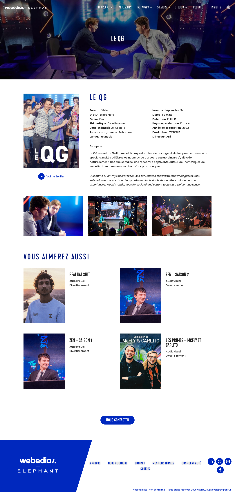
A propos (95, 463)
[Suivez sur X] (219, 461)
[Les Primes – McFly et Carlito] (140, 362)
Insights (216, 7)
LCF (229, 489)
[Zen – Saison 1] (44, 362)
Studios (179, 7)
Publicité (198, 7)
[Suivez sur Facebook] (220, 469)
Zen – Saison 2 (177, 275)
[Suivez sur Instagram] (228, 461)
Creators (162, 7)
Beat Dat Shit (79, 275)
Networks (143, 7)
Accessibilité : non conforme (149, 489)
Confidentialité (191, 463)
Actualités (125, 7)
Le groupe (103, 7)
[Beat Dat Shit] (44, 296)
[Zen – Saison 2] (140, 296)
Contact (140, 463)
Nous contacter (117, 420)
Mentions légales (163, 463)
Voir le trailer (55, 176)
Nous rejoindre (117, 463)
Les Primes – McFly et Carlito (183, 342)
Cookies (145, 468)
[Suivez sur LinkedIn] (211, 461)
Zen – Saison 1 (80, 340)
